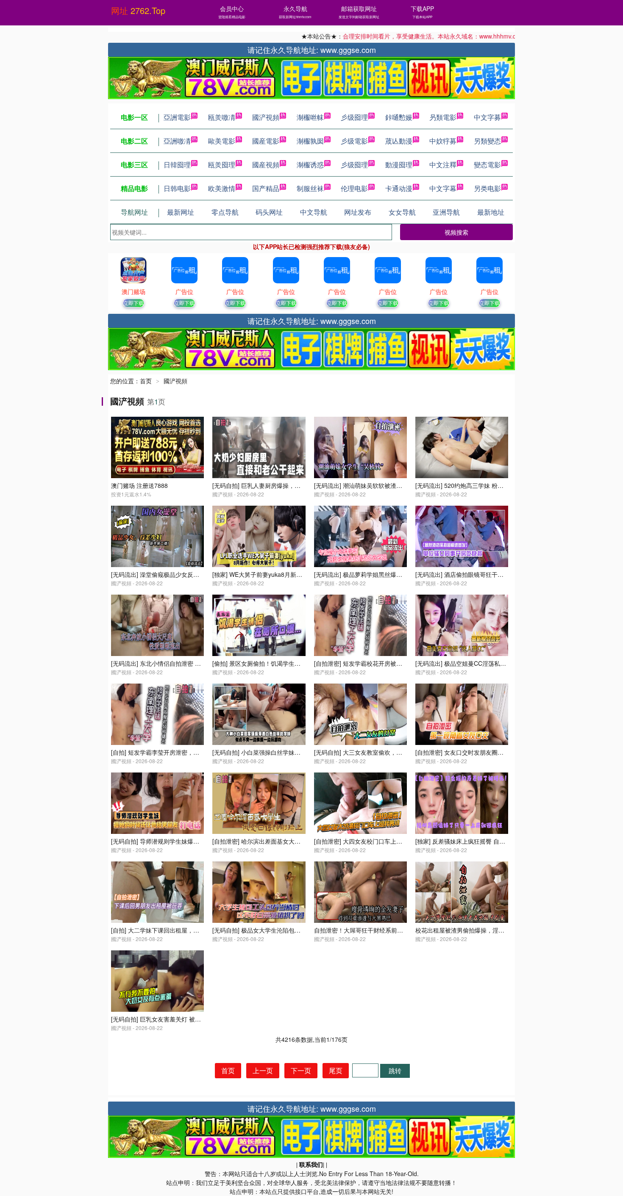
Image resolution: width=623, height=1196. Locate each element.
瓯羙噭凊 (221, 117)
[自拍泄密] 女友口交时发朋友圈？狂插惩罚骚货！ (480, 752)
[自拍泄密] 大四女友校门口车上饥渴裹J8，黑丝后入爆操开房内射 (400, 841)
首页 (146, 381)
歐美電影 (221, 141)
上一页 (263, 1070)
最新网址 (180, 212)
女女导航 (402, 212)
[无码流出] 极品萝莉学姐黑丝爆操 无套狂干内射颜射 (382, 574)
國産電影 (265, 141)
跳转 (395, 1070)
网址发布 (357, 212)
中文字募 (487, 117)
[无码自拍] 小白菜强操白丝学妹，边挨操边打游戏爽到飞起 (289, 752)
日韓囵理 (177, 164)
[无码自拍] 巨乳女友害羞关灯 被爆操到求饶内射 (173, 1019)
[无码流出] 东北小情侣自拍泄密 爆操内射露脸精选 (176, 663)
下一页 (301, 1070)
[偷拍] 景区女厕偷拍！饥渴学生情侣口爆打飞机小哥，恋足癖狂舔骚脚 (303, 663)
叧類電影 (442, 117)
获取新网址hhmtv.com (295, 16)
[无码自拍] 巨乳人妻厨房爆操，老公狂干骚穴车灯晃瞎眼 (286, 485)
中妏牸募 (442, 141)
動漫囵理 (398, 164)
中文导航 (313, 212)
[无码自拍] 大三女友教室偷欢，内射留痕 (367, 752)
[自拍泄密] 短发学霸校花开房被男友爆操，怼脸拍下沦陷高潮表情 (399, 663)
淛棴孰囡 (310, 141)
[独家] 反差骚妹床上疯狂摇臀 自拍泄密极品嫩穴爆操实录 (490, 841)
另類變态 (487, 141)
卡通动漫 (398, 188)
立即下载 (133, 302)
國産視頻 (265, 164)
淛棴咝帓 (310, 117)
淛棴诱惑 (310, 164)
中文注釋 (442, 164)
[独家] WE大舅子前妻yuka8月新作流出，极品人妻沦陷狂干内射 (295, 574)
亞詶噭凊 (177, 141)
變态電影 (487, 164)
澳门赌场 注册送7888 (139, 485)
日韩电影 (177, 188)
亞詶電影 (177, 117)
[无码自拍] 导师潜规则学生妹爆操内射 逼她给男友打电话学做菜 (194, 841)
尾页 (335, 1070)
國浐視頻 (265, 117)
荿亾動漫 (398, 141)
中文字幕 (442, 188)
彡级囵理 (354, 117)
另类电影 (487, 188)
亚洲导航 (446, 212)
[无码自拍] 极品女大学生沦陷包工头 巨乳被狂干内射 (281, 930)
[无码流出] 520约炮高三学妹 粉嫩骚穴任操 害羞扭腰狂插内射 (495, 485)
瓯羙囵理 (221, 164)
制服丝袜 (310, 188)
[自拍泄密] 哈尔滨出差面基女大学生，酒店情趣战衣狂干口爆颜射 (298, 841)
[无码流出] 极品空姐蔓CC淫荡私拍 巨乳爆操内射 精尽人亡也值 (498, 663)
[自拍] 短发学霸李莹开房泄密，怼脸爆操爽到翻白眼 (179, 752)
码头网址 (269, 212)
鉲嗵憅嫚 (398, 117)
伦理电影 (354, 188)
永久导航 (295, 8)
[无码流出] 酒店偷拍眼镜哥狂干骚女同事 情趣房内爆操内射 (492, 574)
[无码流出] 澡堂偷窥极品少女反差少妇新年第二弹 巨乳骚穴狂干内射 (200, 574)
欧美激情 (221, 188)
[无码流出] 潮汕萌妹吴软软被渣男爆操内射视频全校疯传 (388, 485)
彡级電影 (354, 141)
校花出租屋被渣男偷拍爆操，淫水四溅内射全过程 (480, 930)
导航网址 (134, 212)
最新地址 (490, 212)
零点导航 (225, 212)
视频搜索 (456, 232)
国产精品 (265, 188)
